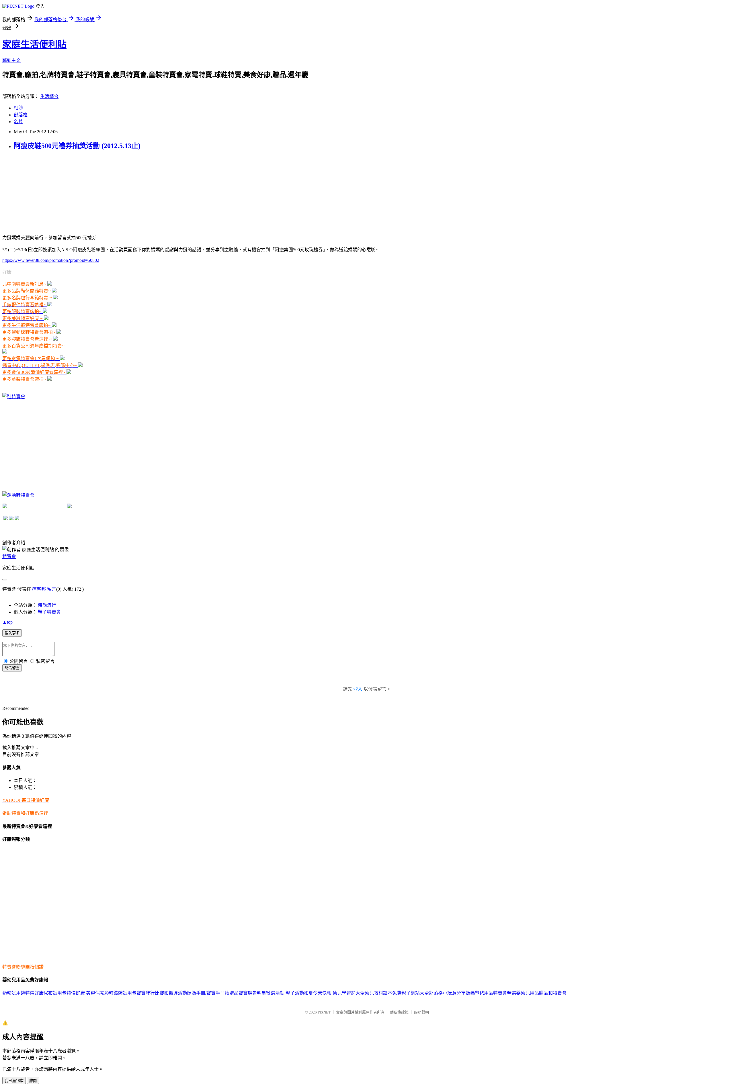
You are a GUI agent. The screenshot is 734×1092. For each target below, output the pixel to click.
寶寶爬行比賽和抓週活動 (161, 993)
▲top (7, 622)
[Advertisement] (45, 191)
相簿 (18, 107)
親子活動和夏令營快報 (308, 993)
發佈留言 (12, 668)
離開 (33, 1081)
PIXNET (324, 1012)
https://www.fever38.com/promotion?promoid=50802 (50, 260)
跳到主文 (11, 60)
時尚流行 (47, 605)
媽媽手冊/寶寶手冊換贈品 (213, 993)
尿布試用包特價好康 (64, 993)
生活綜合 (49, 96)
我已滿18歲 (14, 1081)
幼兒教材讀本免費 (383, 993)
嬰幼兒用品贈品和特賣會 (541, 993)
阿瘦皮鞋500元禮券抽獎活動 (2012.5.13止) (77, 146)
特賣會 (9, 556)
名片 (18, 121)
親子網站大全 (415, 993)
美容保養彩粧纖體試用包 (111, 993)
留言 (51, 589)
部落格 (21, 114)
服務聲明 (421, 1012)
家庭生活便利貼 (34, 44)
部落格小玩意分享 (447, 993)
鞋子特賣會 (49, 612)
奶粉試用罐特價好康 (23, 993)
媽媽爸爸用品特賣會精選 (491, 993)
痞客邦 (39, 589)
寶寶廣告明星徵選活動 (261, 993)
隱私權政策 (399, 1012)
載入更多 (12, 633)
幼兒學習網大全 (349, 993)
